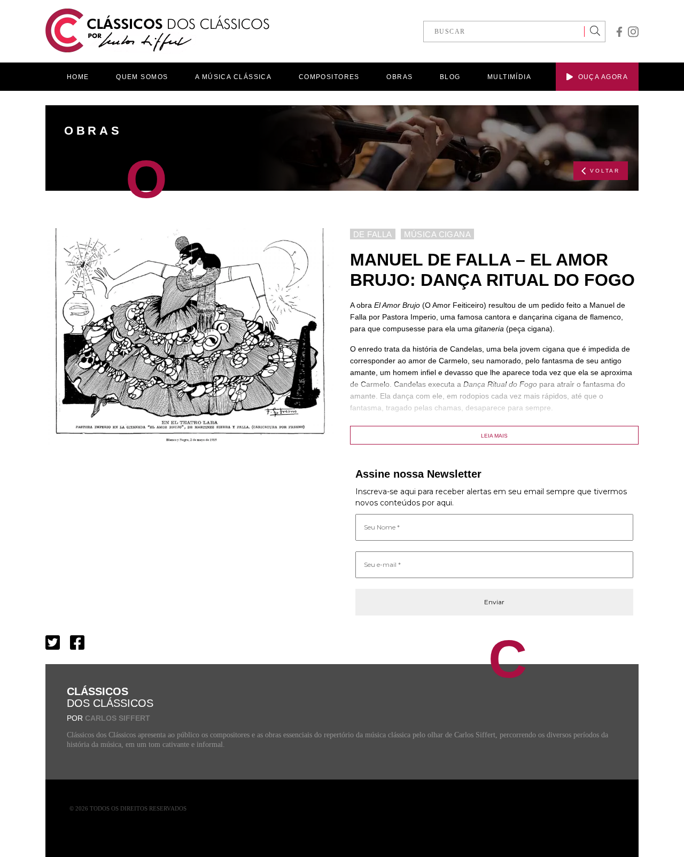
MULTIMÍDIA (509, 77)
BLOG (450, 77)
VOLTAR (605, 171)
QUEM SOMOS (142, 77)
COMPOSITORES (329, 77)
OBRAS (399, 77)
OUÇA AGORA (603, 77)
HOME (78, 77)
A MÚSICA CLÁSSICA (233, 77)
